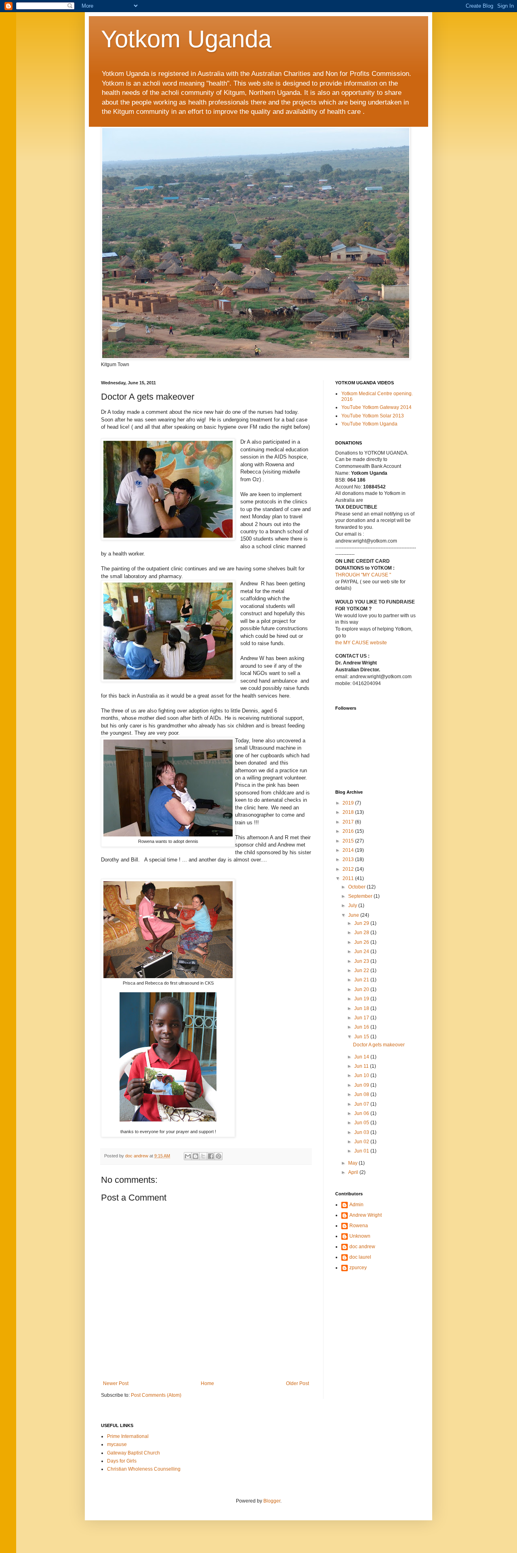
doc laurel (360, 1257)
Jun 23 (362, 961)
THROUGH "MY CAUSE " (363, 575)
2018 (349, 812)
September (361, 896)
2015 (349, 841)
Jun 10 (362, 1075)
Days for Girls (122, 1461)
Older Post (297, 1383)
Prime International (128, 1436)
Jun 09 (362, 1085)
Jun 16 (362, 1027)
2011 (349, 878)
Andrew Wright (365, 1215)
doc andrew (362, 1246)
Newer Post (115, 1383)
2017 (349, 822)
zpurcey (358, 1267)
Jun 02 (362, 1141)
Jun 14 (362, 1057)
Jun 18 (362, 1008)
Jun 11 (362, 1066)
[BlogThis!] (195, 1156)
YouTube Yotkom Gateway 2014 (376, 407)
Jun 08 (362, 1094)
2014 (349, 850)
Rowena (358, 1225)
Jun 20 (362, 989)
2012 (349, 869)
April (353, 1172)
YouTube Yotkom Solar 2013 (372, 416)
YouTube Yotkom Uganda (369, 424)
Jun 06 (362, 1113)
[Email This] (188, 1156)
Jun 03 (362, 1132)
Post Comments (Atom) (156, 1395)
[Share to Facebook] (211, 1156)
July (353, 905)
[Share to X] (203, 1156)
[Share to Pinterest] (218, 1156)
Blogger (271, 1501)
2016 (349, 831)
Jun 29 (362, 923)
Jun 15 (362, 1037)
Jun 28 (362, 932)
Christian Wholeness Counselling (144, 1469)
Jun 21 (362, 980)
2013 (349, 859)
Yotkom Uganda (186, 38)
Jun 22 (362, 970)
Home (207, 1383)
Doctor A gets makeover (379, 1045)
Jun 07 (362, 1104)
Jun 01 (362, 1151)
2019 (349, 803)
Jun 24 (362, 951)
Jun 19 (362, 999)
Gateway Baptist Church (133, 1453)
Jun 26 (362, 942)
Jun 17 (362, 1018)
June (354, 915)
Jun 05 (362, 1122)
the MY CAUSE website (361, 643)
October (357, 887)
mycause (117, 1444)
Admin (356, 1204)
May (353, 1163)
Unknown (359, 1236)
